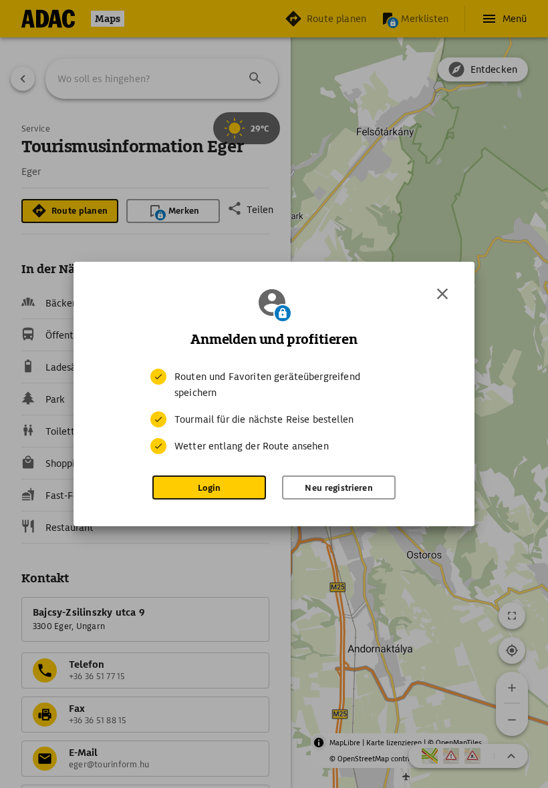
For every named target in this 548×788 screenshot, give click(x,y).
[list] (274, 411)
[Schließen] (442, 294)
